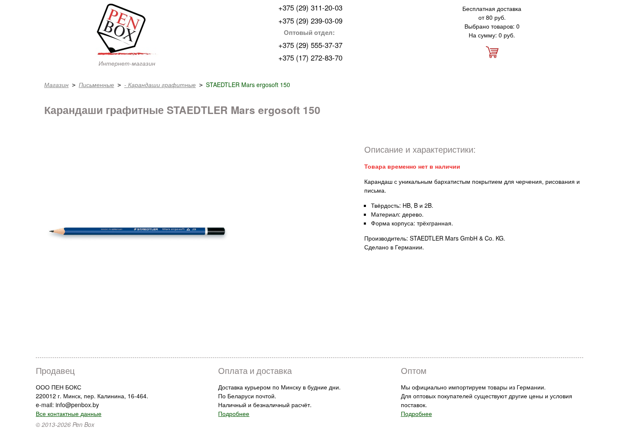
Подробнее (233, 413)
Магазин (56, 84)
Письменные (96, 84)
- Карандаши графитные (160, 84)
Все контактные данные (68, 413)
